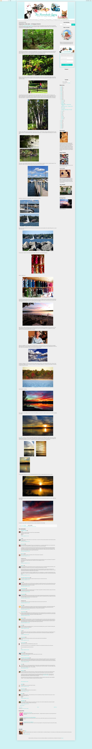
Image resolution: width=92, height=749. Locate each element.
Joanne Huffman (23, 588)
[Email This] (28, 525)
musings (27, 526)
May (61, 114)
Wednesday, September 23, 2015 (25, 541)
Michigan (25, 526)
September (62, 103)
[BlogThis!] (29, 525)
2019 (61, 94)
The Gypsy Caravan (57, 19)
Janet (22, 625)
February (62, 117)
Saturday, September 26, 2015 (25, 686)
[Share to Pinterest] (31, 525)
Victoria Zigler (23, 594)
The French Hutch (23, 611)
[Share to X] (30, 525)
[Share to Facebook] (30, 525)
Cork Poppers (41, 19)
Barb (21, 582)
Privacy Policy (48, 19)
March (62, 116)
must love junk (23, 637)
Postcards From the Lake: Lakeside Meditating (29, 717)
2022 (61, 91)
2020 (61, 93)
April (62, 115)
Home (25, 19)
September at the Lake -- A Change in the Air (67, 106)
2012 (61, 122)
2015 (61, 99)
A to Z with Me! (63, 108)
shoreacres (22, 670)
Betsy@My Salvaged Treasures (25, 577)
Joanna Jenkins (23, 642)
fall (23, 526)
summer (33, 526)
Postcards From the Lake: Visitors (27, 712)
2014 (61, 120)
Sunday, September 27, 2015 (25, 698)
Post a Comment (22, 705)
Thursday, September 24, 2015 (25, 628)
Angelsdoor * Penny (23, 530)
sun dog (35, 526)
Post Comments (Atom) (25, 708)
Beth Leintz (22, 553)
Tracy (22, 664)
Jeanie (25, 730)
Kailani (22, 684)
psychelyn (22, 652)
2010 (61, 124)
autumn (22, 526)
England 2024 (65, 19)
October (62, 102)
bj (21, 538)
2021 (61, 92)
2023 (61, 90)
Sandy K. (22, 565)
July (61, 112)
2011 (61, 123)
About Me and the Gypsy (33, 19)
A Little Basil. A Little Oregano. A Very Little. (66, 109)
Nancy (22, 605)
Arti (21, 630)
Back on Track (63, 107)
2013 (61, 121)
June (62, 113)
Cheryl (22, 693)
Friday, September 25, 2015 (24, 681)
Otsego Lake (30, 526)
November (62, 101)
